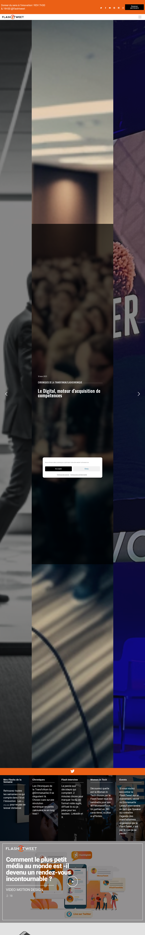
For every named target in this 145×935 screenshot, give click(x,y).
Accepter (58, 469)
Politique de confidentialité (78, 474)
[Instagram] (123, 8)
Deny (87, 469)
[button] (72, 882)
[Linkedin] (119, 8)
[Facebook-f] (105, 8)
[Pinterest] (114, 8)
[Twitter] (101, 8)
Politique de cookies (63, 474)
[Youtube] (110, 8)
